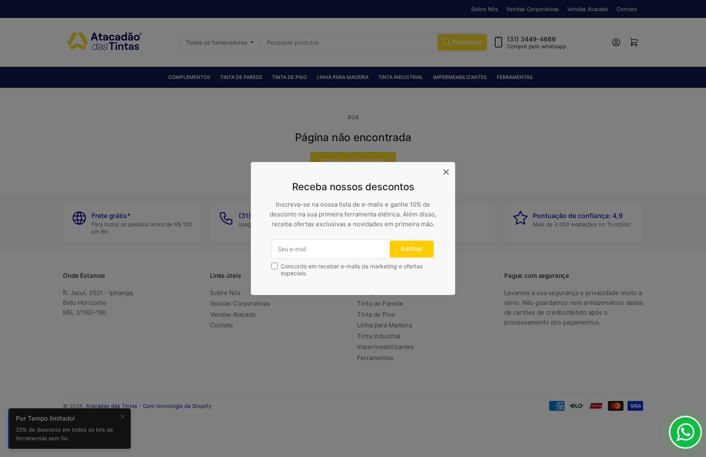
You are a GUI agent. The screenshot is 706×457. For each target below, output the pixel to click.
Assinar (411, 248)
